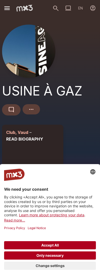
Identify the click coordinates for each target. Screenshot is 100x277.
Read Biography (24, 139)
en (80, 8)
